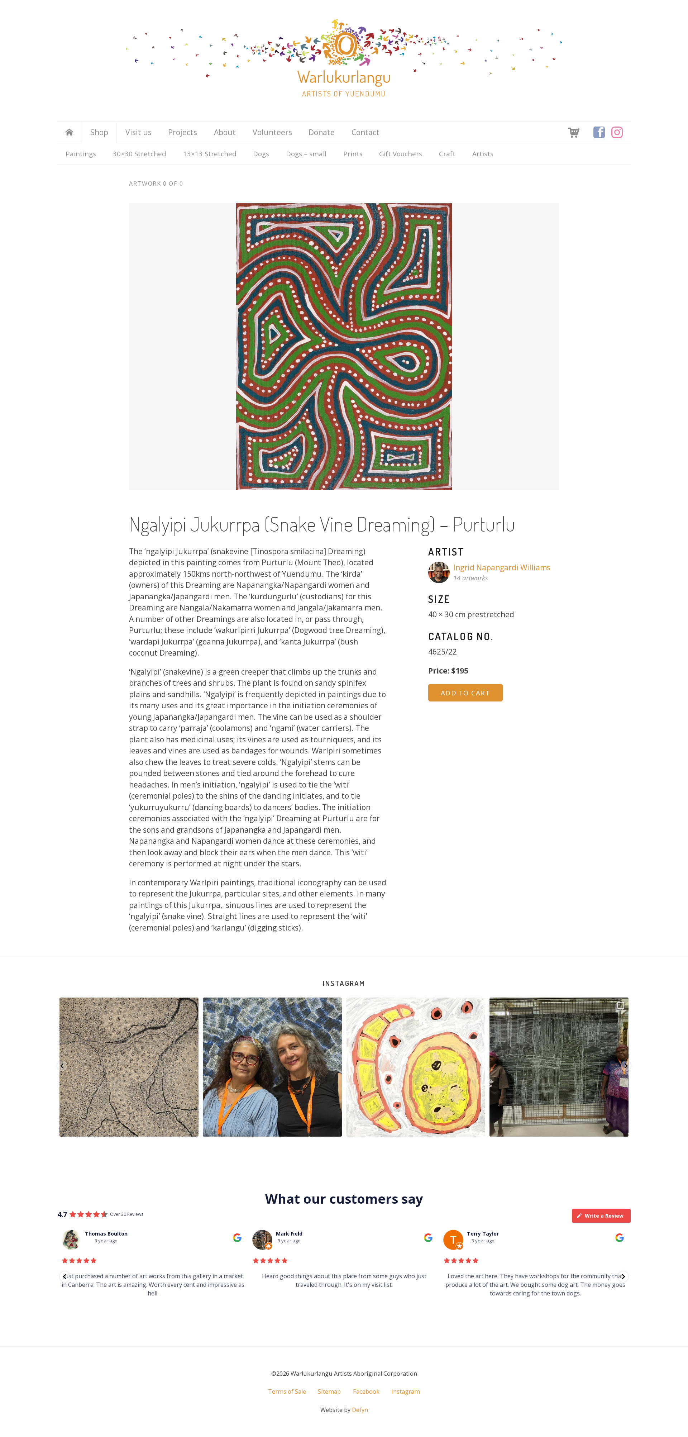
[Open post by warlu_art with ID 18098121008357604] (129, 1067)
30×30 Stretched (139, 153)
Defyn (360, 1410)
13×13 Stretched (209, 153)
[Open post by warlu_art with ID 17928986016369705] (272, 1067)
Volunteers (272, 132)
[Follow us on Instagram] (617, 132)
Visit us (138, 132)
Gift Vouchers (400, 153)
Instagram (344, 983)
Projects (182, 132)
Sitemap (329, 1391)
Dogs (261, 153)
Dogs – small (306, 153)
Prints (353, 153)
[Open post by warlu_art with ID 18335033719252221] (415, 1067)
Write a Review (604, 1215)
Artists (482, 153)
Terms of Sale (287, 1391)
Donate (322, 132)
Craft (447, 153)
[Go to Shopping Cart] (574, 132)
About (225, 132)
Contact (365, 132)
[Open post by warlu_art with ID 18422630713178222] (559, 1067)
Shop (99, 132)
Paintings (81, 153)
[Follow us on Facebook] (599, 132)
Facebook (366, 1391)
